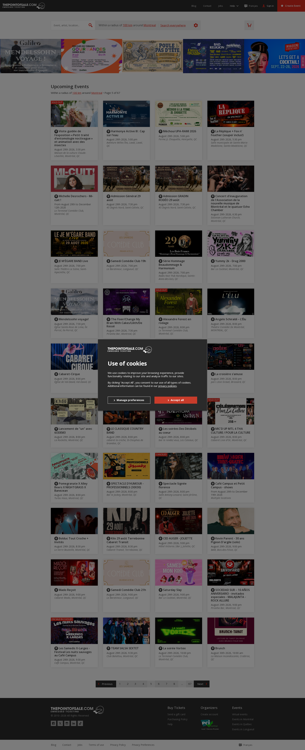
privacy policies (167, 386)
